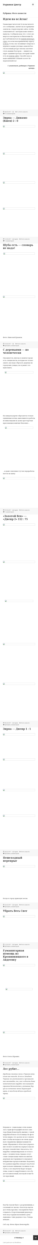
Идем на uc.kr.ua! (15, 19)
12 (18, 112)
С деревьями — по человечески (16, 351)
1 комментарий (9, 241)
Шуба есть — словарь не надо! (18, 246)
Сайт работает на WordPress (12, 1242)
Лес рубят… (11, 1069)
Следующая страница (35, 1237)
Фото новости (23, 112)
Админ (16, 239)
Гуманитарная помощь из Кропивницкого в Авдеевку (15, 955)
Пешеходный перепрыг (12, 859)
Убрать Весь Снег (15, 911)
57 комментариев (10, 114)
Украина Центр (12, 4)
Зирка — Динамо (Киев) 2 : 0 (15, 119)
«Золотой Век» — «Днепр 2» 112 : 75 (15, 517)
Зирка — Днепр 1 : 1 (17, 729)
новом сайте (14, 56)
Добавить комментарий (12, 345)
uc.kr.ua (6, 44)
